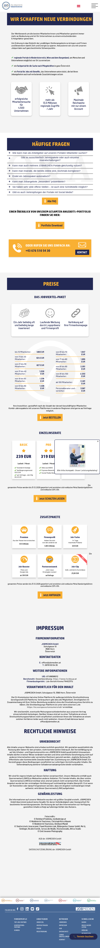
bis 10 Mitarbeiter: (23, 352)
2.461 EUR (82, 382)
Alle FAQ (51, 201)
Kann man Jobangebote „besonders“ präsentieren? (38, 181)
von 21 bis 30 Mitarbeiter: (20, 365)
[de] (79, 6)
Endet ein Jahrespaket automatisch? (31, 176)
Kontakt (82, 252)
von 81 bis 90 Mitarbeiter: (61, 367)
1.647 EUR (83, 353)
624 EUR (40, 358)
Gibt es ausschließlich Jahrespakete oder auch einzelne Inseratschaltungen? (50, 159)
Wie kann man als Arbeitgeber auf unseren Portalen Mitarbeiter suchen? (49, 153)
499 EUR (40, 352)
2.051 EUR (82, 367)
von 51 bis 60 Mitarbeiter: (20, 387)
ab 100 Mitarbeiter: (64, 382)
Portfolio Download (51, 225)
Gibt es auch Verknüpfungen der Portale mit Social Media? (42, 192)
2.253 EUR (82, 374)
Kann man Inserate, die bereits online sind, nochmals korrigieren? (46, 171)
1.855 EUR (83, 360)
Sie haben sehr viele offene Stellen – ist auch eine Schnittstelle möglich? (50, 187)
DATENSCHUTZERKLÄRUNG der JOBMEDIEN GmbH (50, 849)
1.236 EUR (42, 379)
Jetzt (51, 417)
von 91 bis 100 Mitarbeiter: (62, 374)
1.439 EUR (42, 387)
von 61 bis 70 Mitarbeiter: (61, 353)
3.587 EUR (82, 389)
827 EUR (40, 365)
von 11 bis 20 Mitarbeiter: (20, 357)
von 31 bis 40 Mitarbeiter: (20, 372)
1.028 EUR (41, 372)
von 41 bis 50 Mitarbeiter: (20, 379)
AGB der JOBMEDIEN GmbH (50, 838)
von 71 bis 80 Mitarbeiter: (61, 360)
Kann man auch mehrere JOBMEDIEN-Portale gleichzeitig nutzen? (47, 165)
